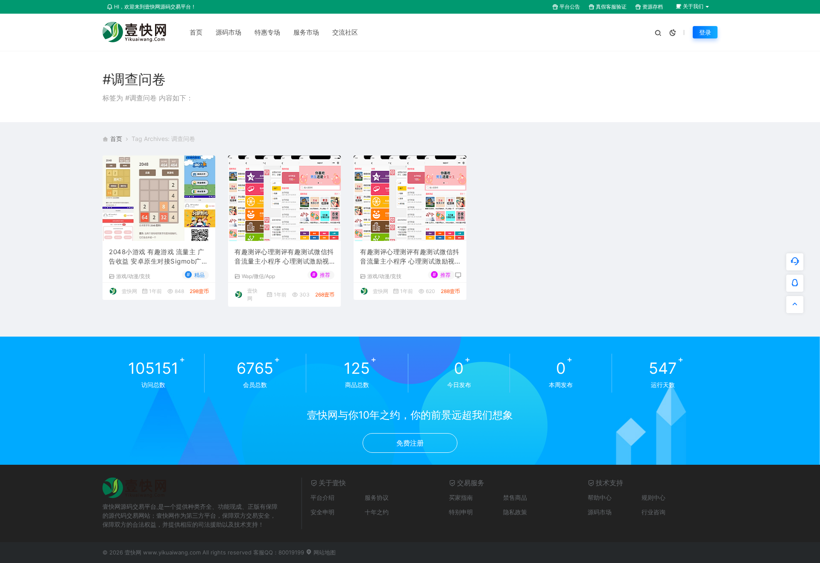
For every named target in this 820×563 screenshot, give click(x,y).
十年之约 (377, 512)
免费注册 (410, 443)
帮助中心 (600, 497)
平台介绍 (322, 497)
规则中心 (653, 497)
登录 (705, 32)
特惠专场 (267, 32)
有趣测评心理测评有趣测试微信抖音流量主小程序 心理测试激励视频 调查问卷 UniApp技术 (284, 257)
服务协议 (377, 497)
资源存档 (652, 6)
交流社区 (345, 32)
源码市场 (228, 32)
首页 (196, 32)
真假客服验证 (610, 6)
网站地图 (324, 552)
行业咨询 (653, 512)
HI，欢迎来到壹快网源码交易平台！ (154, 6)
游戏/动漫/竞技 (133, 276)
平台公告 (569, 6)
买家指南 (461, 497)
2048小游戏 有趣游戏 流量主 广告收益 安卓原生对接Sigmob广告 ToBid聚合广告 (158, 257)
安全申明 (322, 512)
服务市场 (306, 32)
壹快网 (129, 291)
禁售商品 (515, 497)
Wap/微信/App (258, 276)
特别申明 (461, 512)
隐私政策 (515, 512)
